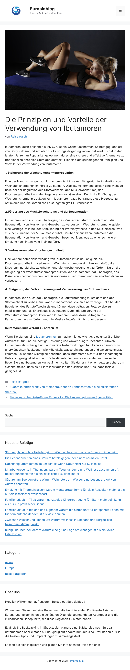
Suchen (10, 415)
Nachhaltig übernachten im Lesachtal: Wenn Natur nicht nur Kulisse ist (53, 463)
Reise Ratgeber (20, 381)
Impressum (77, 660)
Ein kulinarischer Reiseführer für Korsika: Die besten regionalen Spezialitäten (61, 397)
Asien (9, 562)
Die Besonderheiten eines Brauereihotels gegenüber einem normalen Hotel (56, 458)
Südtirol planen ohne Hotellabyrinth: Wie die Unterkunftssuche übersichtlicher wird (61, 452)
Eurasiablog (42, 8)
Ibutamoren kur (46, 336)
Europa (10, 568)
